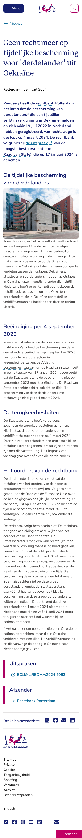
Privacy (9, 764)
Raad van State (16, 154)
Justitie (8, 347)
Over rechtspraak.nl (19, 795)
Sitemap (10, 759)
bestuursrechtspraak (18, 367)
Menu (16, 8)
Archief (9, 790)
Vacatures (11, 785)
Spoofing (10, 780)
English (9, 808)
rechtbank (45, 103)
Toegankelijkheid (17, 775)
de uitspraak (39, 143)
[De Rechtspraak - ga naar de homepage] (15, 741)
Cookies (10, 769)
